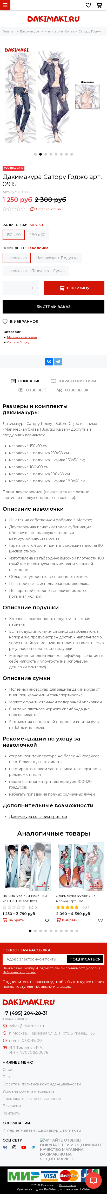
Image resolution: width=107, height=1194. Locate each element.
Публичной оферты (19, 972)
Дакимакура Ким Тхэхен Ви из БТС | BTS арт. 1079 (25, 898)
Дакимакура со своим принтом (38, 816)
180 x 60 (37, 234)
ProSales (50, 1189)
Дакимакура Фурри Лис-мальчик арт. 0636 (76, 898)
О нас (8, 1069)
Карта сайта (67, 1185)
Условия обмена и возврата (28, 1091)
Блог (7, 1077)
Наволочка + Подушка (57, 258)
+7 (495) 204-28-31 (25, 1013)
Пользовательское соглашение (32, 1098)
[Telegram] (58, 361)
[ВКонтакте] (49, 361)
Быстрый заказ (54, 306)
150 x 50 (13, 234)
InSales (85, 1189)
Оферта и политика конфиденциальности (42, 1084)
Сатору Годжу (18, 342)
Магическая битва (22, 337)
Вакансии (12, 1106)
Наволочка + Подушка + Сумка (35, 271)
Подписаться (85, 959)
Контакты (11, 1113)
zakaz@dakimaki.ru (26, 1026)
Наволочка (16, 258)
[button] (35, 154)
